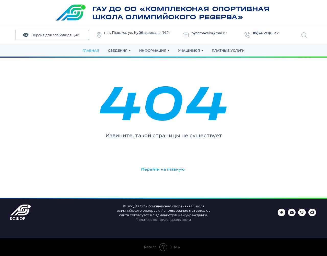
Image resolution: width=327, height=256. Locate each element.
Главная (91, 50)
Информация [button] (152, 50)
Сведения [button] (117, 50)
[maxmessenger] (312, 215)
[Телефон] (302, 215)
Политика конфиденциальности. (164, 220)
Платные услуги (228, 50)
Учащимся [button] (189, 50)
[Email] (292, 215)
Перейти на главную (163, 169)
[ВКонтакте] (281, 215)
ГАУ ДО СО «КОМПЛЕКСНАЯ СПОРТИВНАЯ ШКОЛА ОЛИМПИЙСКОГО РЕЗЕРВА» (181, 13)
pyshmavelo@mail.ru (209, 33)
